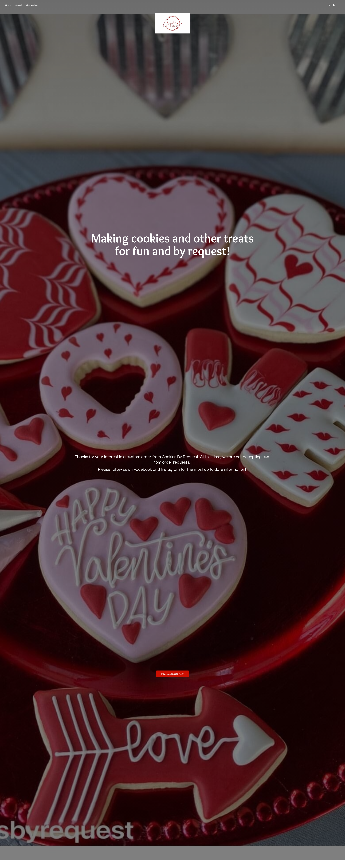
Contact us (31, 5)
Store (8, 5)
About (18, 5)
